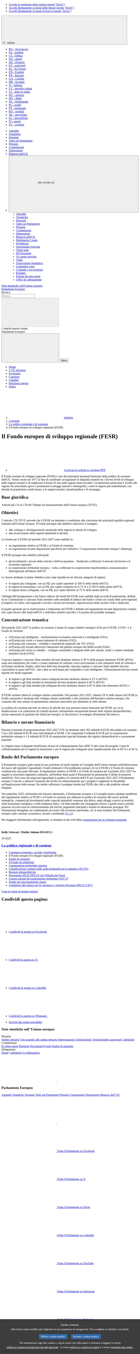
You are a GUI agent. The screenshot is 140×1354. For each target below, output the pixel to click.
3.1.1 (69, 813)
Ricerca (5, 292)
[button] (56, 1080)
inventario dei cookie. (122, 1347)
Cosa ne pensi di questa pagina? (19, 891)
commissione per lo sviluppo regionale (104, 819)
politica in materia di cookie (84, 1347)
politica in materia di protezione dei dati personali (32, 1347)
